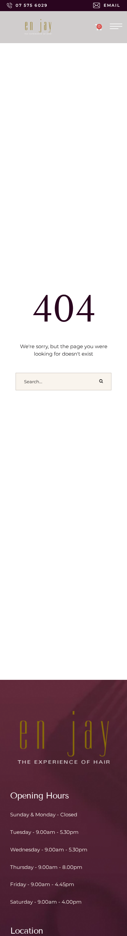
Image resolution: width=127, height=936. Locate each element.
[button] (27, 5)
